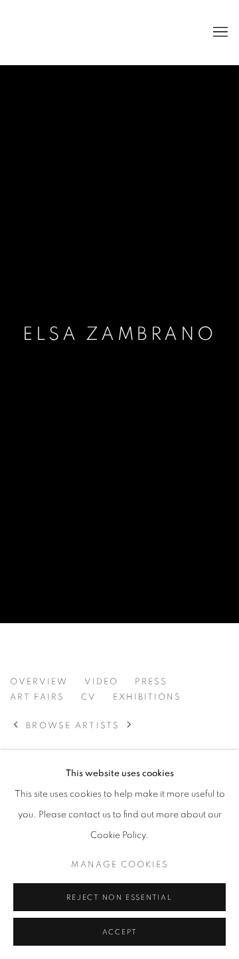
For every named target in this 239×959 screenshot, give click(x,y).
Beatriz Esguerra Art (50, 32)
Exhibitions (147, 697)
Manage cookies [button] (120, 865)
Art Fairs (37, 697)
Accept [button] (119, 932)
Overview (39, 682)
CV (88, 697)
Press (151, 682)
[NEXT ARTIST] (129, 726)
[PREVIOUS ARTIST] (16, 726)
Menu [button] (219, 33)
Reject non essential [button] (119, 897)
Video (101, 682)
